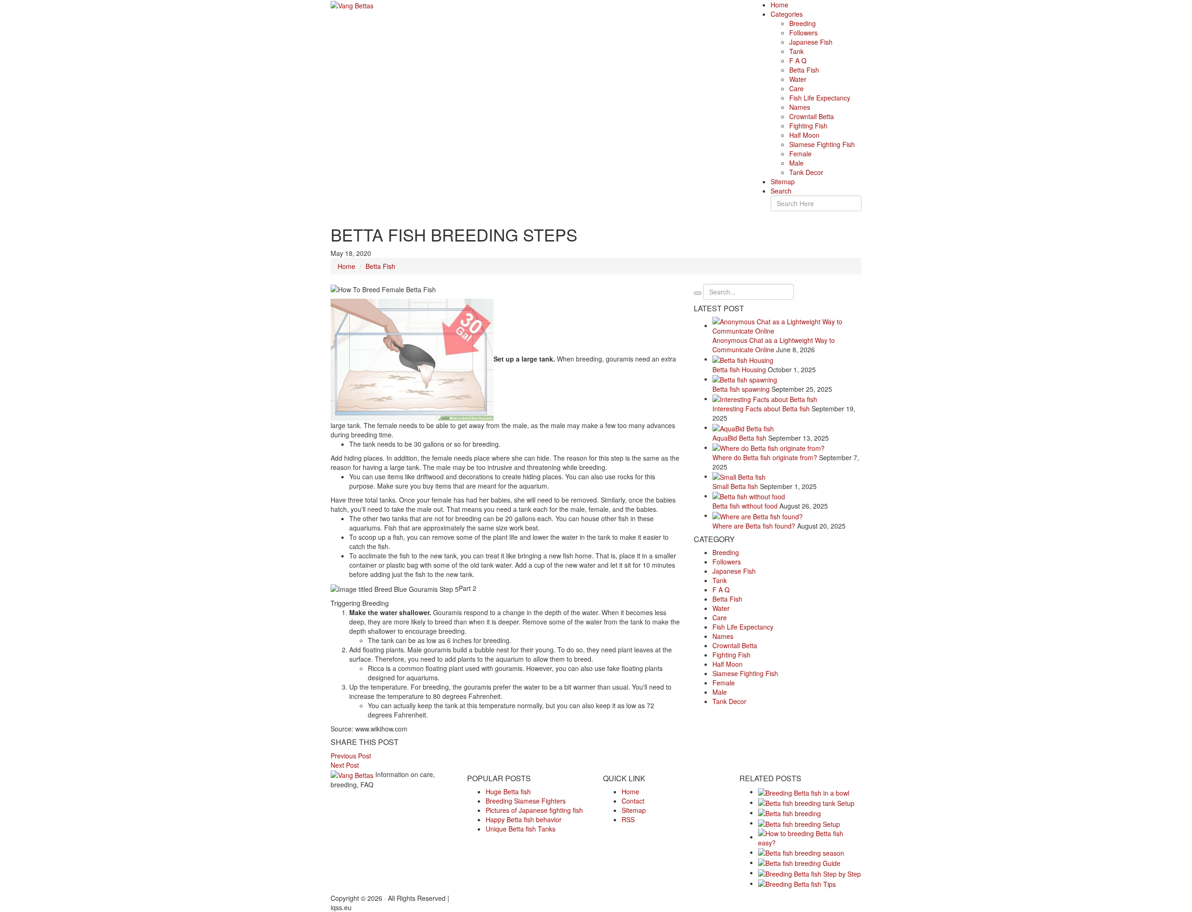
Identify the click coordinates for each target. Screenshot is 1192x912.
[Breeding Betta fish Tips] (797, 883)
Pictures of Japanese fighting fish (534, 810)
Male (796, 163)
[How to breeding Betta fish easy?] (810, 836)
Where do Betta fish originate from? (764, 457)
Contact (633, 800)
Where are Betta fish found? (753, 525)
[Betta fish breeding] (789, 812)
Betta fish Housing (739, 369)
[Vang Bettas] (352, 4)
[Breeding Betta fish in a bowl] (803, 791)
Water (797, 79)
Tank (796, 51)
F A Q (797, 60)
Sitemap (783, 181)
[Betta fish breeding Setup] (799, 822)
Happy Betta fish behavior (524, 819)
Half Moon (804, 135)
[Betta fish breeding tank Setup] (806, 802)
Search (781, 190)
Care (796, 88)
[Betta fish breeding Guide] (799, 862)
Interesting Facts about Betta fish (761, 408)
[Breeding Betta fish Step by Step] (809, 872)
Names (799, 107)
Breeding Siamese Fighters (526, 800)
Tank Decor (806, 172)
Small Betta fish (735, 486)
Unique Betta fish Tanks (520, 828)
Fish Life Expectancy (819, 97)
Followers (803, 32)
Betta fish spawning (741, 389)
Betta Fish (804, 69)
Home (779, 4)
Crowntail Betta (811, 116)
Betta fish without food (745, 505)
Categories (787, 14)
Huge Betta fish (508, 791)
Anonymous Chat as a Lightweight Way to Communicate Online (773, 344)
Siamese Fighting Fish (822, 144)
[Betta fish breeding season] (801, 852)
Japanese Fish (811, 42)
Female (800, 153)
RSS (628, 819)
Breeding (802, 23)
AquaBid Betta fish (739, 438)
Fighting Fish (808, 125)
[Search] (697, 293)
